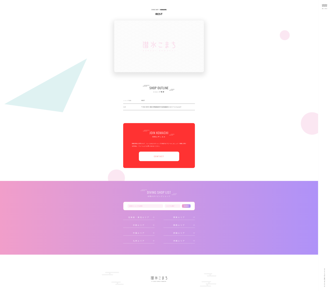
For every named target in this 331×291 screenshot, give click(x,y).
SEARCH (186, 206)
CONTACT (159, 156)
